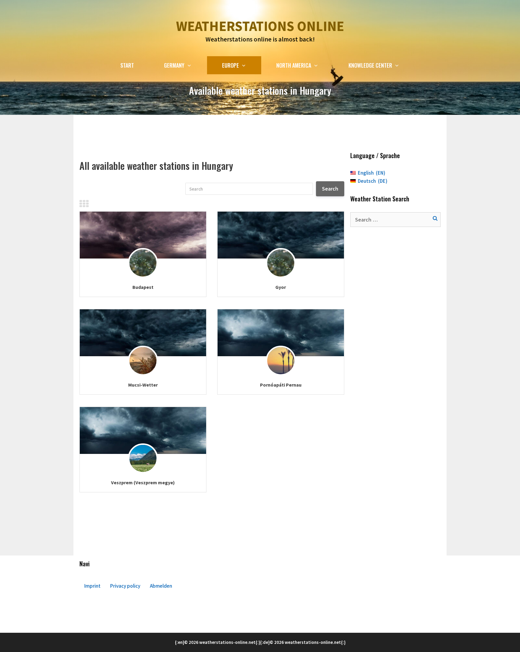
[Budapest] (143, 235)
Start (127, 65)
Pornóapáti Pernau (281, 385)
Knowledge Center (370, 65)
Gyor (280, 287)
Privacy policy (125, 586)
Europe (230, 65)
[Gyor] (281, 235)
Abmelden (161, 586)
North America (293, 65)
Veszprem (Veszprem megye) (143, 482)
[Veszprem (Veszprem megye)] (143, 430)
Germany (174, 65)
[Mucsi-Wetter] (143, 332)
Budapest (142, 287)
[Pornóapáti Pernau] (281, 332)
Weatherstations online (260, 26)
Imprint (92, 586)
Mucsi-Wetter (143, 385)
